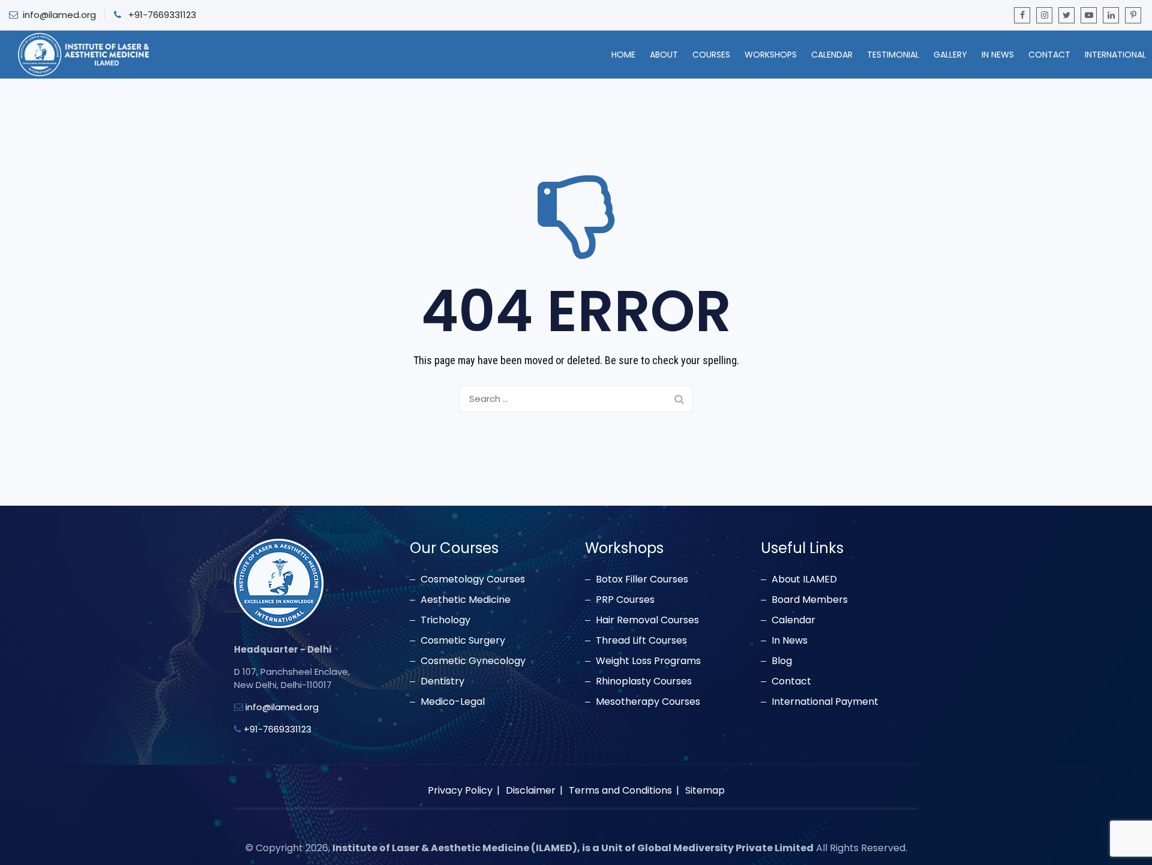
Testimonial (893, 55)
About (664, 55)
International (1115, 55)
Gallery (950, 55)
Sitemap (705, 790)
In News (998, 55)
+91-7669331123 (162, 14)
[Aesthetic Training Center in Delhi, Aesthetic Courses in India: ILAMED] (83, 55)
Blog (782, 661)
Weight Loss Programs (648, 661)
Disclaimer (531, 790)
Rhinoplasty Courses (644, 681)
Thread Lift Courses (641, 640)
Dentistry (442, 681)
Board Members (810, 599)
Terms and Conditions (620, 790)
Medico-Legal (453, 701)
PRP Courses (625, 599)
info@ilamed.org (59, 14)
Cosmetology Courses (473, 579)
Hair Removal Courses (647, 620)
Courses (711, 55)
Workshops (771, 55)
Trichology (445, 620)
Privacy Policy (460, 790)
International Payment (825, 701)
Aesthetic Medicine (466, 599)
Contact (1049, 55)
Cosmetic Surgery (463, 640)
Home (623, 55)
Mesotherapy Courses (648, 701)
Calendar (832, 55)
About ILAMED (804, 579)
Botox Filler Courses (642, 579)
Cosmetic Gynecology (473, 661)
